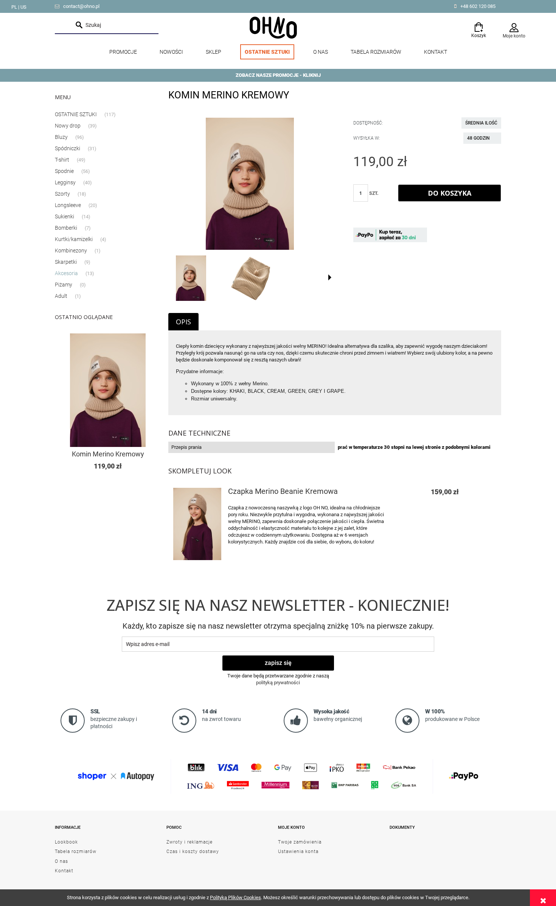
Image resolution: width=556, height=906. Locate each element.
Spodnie (64, 171)
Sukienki (64, 216)
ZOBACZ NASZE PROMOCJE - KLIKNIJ (278, 75)
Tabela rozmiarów (75, 851)
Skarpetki (66, 262)
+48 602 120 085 (477, 6)
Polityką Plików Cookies (235, 897)
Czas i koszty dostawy (192, 851)
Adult (61, 296)
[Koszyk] (478, 25)
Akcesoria (66, 273)
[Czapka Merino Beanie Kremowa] (197, 524)
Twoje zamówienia (299, 842)
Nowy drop (68, 126)
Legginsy (65, 182)
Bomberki (66, 228)
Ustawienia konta (298, 851)
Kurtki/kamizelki (74, 239)
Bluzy (61, 137)
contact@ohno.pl (81, 6)
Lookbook (66, 842)
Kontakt (64, 870)
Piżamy (63, 285)
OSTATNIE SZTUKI (76, 114)
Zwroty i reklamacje (189, 842)
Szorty (62, 194)
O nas (61, 861)
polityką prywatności (278, 682)
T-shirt (62, 160)
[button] (329, 277)
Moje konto (514, 36)
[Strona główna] (273, 27)
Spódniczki (67, 148)
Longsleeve (68, 205)
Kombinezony (71, 251)
